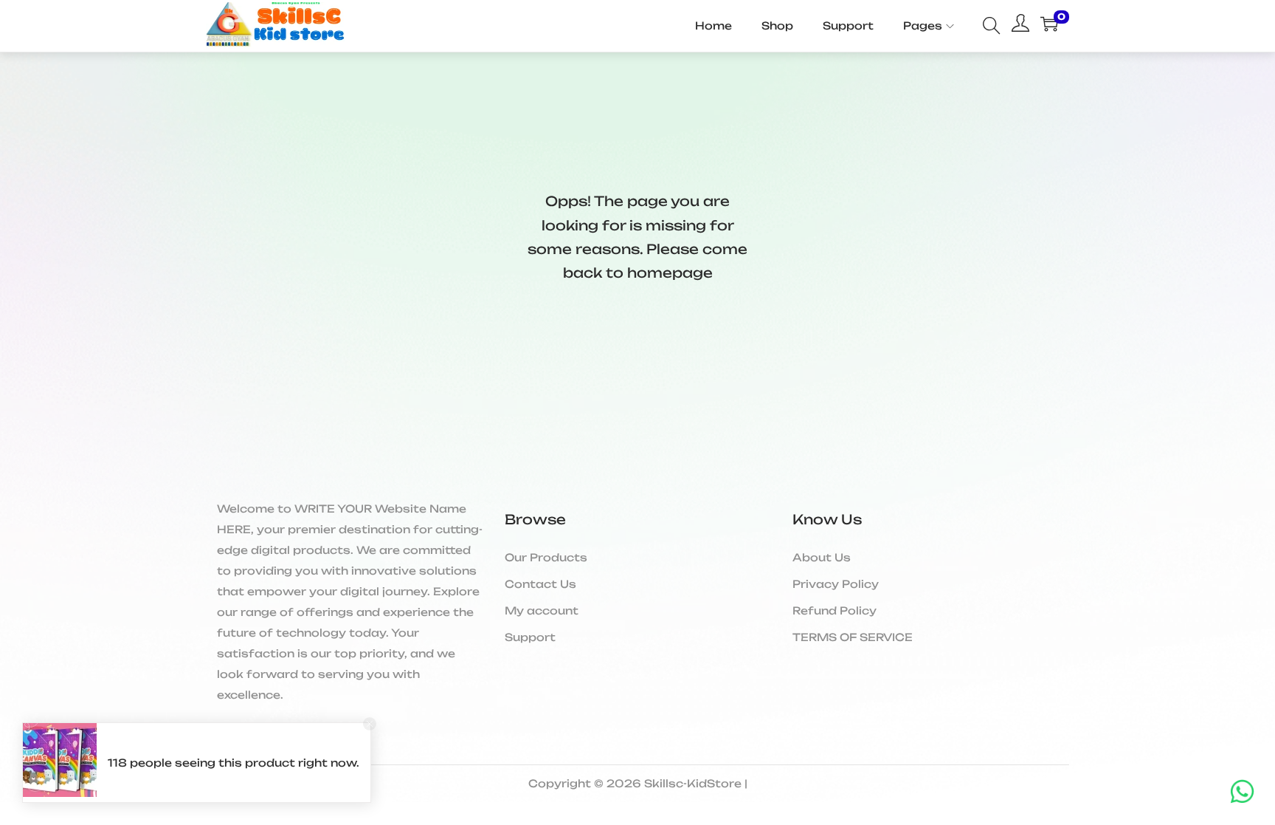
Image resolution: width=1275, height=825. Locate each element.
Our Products (546, 557)
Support (530, 637)
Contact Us (540, 584)
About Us (821, 557)
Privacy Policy (835, 584)
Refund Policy (834, 610)
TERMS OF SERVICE (852, 637)
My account (541, 610)
